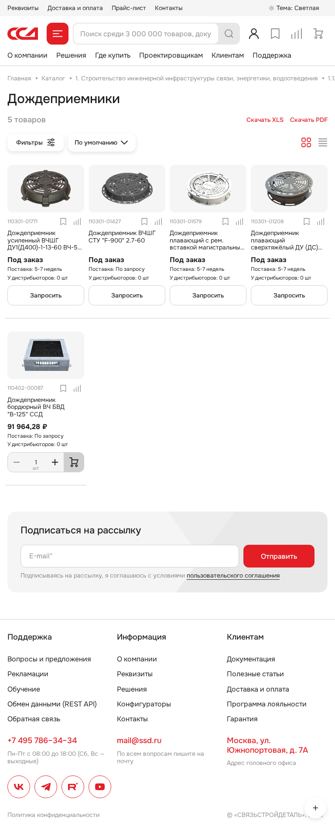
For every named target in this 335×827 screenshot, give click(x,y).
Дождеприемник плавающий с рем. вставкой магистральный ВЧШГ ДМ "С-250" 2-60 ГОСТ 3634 (207, 247)
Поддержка (272, 55)
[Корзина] (318, 33)
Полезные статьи (255, 673)
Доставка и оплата (75, 8)
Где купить (112, 55)
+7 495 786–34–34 (42, 740)
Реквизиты (23, 8)
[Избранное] (275, 33)
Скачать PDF (309, 120)
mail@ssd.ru (139, 740)
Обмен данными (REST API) (52, 704)
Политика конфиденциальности (53, 815)
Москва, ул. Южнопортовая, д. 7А (267, 745)
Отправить (279, 556)
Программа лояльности (267, 704)
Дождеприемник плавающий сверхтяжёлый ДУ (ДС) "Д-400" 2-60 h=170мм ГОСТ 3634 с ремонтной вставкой (286, 251)
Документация (251, 659)
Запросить (46, 295)
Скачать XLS (265, 120)
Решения (71, 55)
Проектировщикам (171, 55)
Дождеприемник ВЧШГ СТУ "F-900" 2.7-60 (122, 236)
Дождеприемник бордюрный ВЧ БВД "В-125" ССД (36, 407)
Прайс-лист (129, 8)
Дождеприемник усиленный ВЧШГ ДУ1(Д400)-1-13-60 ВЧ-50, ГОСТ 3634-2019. (45, 244)
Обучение (23, 689)
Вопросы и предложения (49, 659)
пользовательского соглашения (233, 575)
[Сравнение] (296, 33)
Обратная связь (33, 718)
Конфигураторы (144, 704)
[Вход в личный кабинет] (253, 33)
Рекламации (27, 673)
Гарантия (242, 718)
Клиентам (228, 55)
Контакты (169, 8)
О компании (27, 55)
